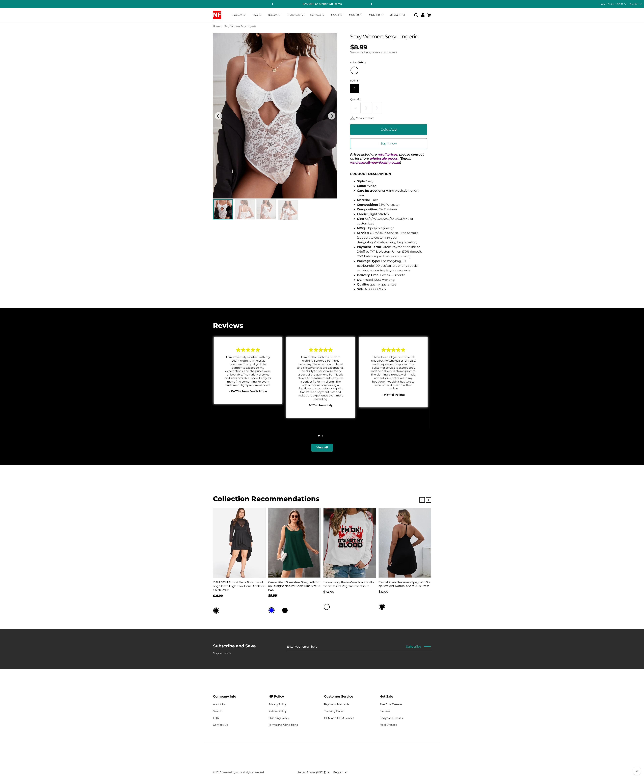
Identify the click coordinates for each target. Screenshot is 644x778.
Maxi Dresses (388, 724)
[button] (415, 15)
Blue (271, 610)
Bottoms (315, 14)
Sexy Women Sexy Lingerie (240, 26)
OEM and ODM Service (339, 718)
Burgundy (278, 610)
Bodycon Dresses (391, 718)
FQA (216, 718)
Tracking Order (334, 711)
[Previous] (273, 4)
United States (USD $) (611, 4)
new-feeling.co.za (232, 772)
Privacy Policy (278, 704)
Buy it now (389, 143)
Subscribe (413, 646)
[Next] (371, 4)
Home (216, 26)
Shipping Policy (279, 718)
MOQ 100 (374, 14)
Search (217, 711)
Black (216, 610)
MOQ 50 (354, 14)
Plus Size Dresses (391, 704)
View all (322, 447)
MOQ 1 (335, 14)
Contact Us (220, 724)
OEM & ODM (397, 14)
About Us (219, 704)
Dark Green (291, 610)
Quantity (355, 99)
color (358, 62)
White (354, 70)
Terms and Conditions (283, 724)
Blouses (385, 711)
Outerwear (294, 14)
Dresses (273, 14)
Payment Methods (336, 704)
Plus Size (237, 14)
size (354, 80)
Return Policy (278, 711)
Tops (255, 14)
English (634, 4)
